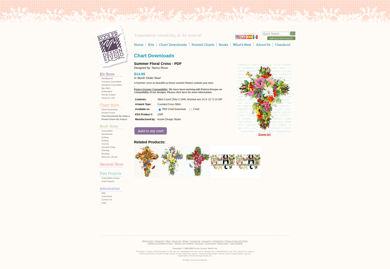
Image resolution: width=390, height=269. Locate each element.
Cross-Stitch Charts (110, 178)
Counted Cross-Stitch (111, 82)
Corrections (107, 196)
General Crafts (108, 147)
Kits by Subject (109, 95)
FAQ (104, 193)
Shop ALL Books (109, 157)
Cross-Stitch (107, 131)
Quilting (105, 137)
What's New (147, 241)
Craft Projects (108, 181)
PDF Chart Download (174, 109)
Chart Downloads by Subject (116, 116)
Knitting (105, 140)
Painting (105, 150)
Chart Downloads (110, 109)
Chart (196, 109)
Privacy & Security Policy (236, 241)
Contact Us (107, 199)
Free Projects (236, 243)
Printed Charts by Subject (114, 119)
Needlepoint (107, 78)
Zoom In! (264, 134)
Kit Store (199, 243)
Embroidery (107, 91)
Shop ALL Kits (108, 98)
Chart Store (210, 243)
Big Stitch (106, 88)
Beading (105, 153)
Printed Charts (108, 113)
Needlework (107, 134)
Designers (159, 241)
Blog (168, 241)
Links (104, 203)
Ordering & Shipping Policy (160, 243)
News (185, 241)
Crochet (105, 144)
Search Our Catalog (184, 243)
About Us (176, 241)
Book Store (223, 243)
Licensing (206, 241)
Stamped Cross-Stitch (112, 85)
